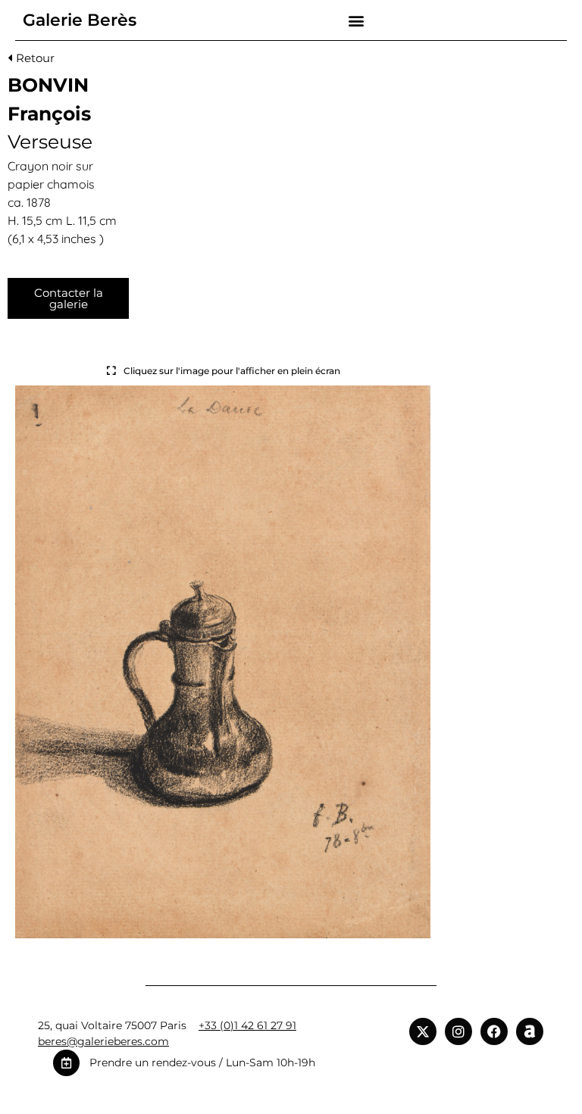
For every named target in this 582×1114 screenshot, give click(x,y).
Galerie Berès (79, 20)
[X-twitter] (422, 1031)
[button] (355, 20)
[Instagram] (458, 1031)
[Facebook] (494, 1031)
